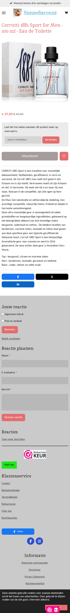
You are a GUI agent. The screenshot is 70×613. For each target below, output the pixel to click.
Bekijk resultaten (11, 338)
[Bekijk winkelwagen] (66, 13)
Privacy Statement (35, 577)
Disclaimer (35, 570)
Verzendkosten (10, 497)
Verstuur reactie (13, 417)
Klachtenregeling (35, 583)
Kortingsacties (9, 518)
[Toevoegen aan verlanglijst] (64, 156)
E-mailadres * (9, 372)
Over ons (7, 511)
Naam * (6, 355)
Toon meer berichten (13, 439)
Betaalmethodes (11, 490)
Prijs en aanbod (13, 321)
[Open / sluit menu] (3, 13)
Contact (6, 483)
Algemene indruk (13, 314)
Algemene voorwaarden (34, 563)
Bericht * (7, 389)
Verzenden (51, 139)
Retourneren (9, 504)
